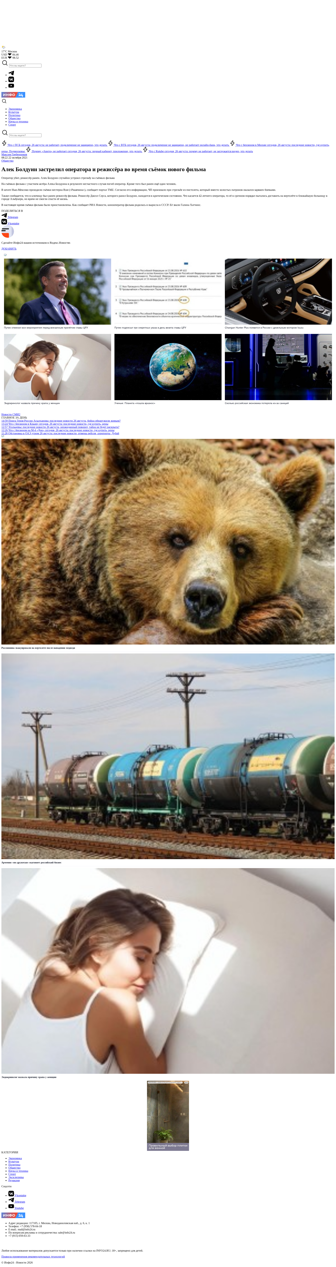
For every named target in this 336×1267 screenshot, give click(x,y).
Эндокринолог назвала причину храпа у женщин (32, 403)
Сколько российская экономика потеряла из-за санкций (257, 403)
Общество (7, 160)
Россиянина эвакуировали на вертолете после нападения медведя (38, 648)
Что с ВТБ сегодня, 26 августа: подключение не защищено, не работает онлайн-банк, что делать (171, 144)
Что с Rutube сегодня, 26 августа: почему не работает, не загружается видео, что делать (200, 151)
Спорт (12, 1174)
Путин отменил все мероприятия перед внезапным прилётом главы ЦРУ (46, 327)
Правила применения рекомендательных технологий (33, 1256)
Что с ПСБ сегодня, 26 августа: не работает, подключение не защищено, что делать (57, 144)
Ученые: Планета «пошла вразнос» (134, 403)
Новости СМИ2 (10, 414)
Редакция (14, 1180)
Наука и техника (18, 1170)
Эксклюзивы (16, 1177)
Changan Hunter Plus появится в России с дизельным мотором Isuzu (264, 327)
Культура (13, 1161)
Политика (14, 1164)
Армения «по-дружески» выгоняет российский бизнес (31, 862)
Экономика (15, 1158)
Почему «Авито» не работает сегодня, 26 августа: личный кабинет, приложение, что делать (86, 151)
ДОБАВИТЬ (8, 248)
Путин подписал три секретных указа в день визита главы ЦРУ (150, 327)
